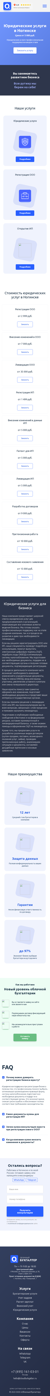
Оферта (25, 1339)
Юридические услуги (25, 1309)
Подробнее (25, 159)
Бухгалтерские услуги (25, 1293)
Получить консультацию (25, 1211)
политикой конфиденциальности (20, 1223)
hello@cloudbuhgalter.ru (25, 1378)
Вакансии (25, 1331)
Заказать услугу (25, 50)
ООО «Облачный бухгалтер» (28, 1392)
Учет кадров (25, 1297)
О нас (25, 1323)
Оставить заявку (25, 1037)
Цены (25, 1327)
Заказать (25, 324)
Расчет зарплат (25, 1301)
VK (25, 1361)
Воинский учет (25, 1305)
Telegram (31, 1180)
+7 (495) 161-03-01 (25, 1371)
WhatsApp (19, 1180)
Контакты (25, 1335)
